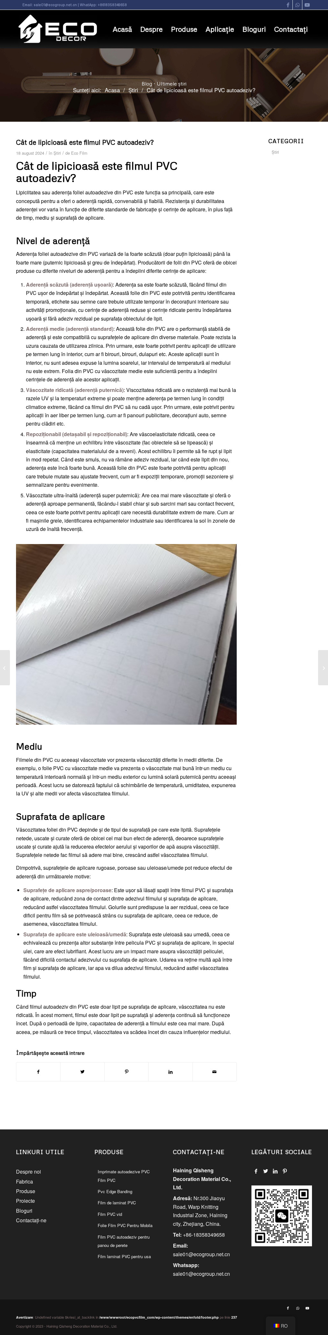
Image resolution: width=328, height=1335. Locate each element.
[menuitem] (122, 29)
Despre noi (28, 1171)
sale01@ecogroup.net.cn (55, 5)
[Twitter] (265, 1171)
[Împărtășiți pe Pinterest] (126, 1071)
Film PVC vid (110, 1214)
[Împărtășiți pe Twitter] (82, 1071)
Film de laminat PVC (117, 1203)
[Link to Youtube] (307, 5)
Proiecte (25, 1200)
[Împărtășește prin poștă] (214, 1071)
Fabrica (24, 1181)
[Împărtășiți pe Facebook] (38, 1071)
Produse (25, 1191)
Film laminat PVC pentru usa (124, 1256)
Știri (57, 153)
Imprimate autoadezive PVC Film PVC (124, 1175)
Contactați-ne (31, 1220)
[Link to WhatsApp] (297, 5)
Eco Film (79, 153)
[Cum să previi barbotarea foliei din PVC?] (323, 667)
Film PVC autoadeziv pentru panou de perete (124, 1241)
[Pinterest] (285, 1171)
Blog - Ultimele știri (164, 83)
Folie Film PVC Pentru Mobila (125, 1225)
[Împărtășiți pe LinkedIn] (170, 1071)
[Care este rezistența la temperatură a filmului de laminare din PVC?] (5, 667)
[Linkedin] (275, 1171)
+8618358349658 (112, 5)
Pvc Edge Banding (115, 1191)
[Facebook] (256, 1171)
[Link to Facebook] (287, 5)
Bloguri (24, 1210)
